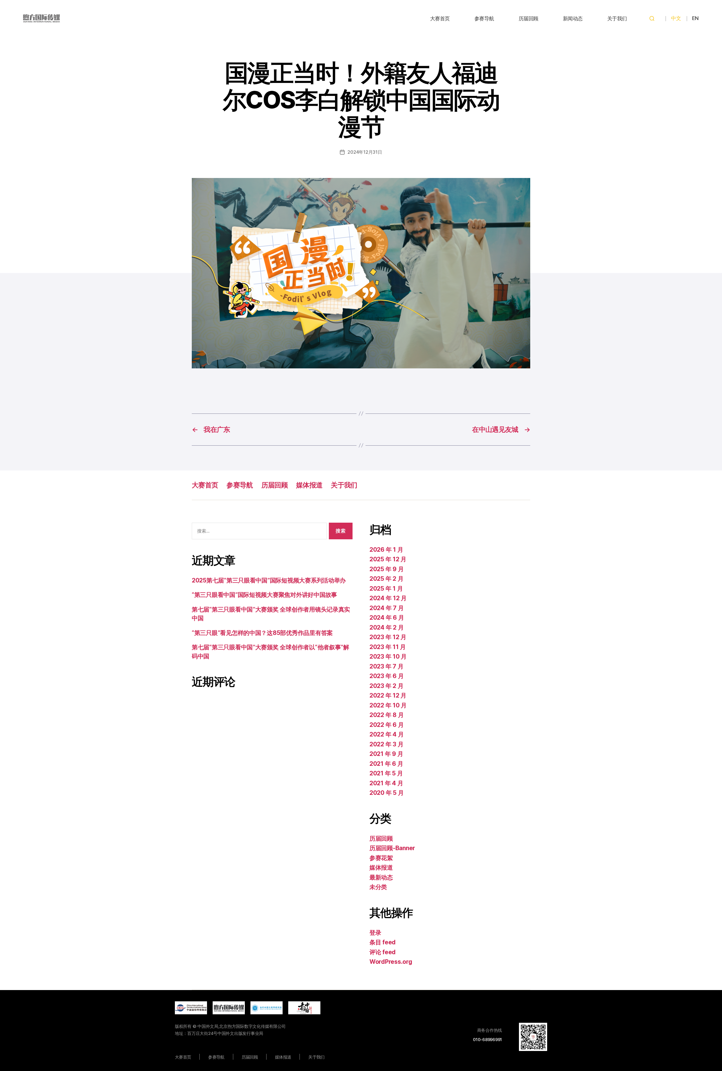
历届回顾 (528, 18)
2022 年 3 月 (386, 744)
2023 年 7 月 (386, 666)
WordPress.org (390, 961)
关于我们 (617, 18)
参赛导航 (484, 18)
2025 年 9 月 (386, 569)
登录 (375, 932)
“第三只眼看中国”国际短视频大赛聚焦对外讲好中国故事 (264, 594)
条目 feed (382, 942)
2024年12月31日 (364, 152)
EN (695, 18)
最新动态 (381, 877)
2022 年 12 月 (387, 695)
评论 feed (382, 952)
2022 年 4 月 (386, 734)
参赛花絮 (381, 857)
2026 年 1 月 (386, 549)
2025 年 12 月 (387, 559)
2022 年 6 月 (386, 724)
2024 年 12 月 (388, 598)
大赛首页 (440, 18)
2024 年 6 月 (386, 617)
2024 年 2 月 (386, 627)
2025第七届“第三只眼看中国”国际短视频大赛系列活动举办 (269, 580)
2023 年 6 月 (386, 675)
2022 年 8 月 (386, 714)
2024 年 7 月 (386, 608)
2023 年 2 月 (386, 685)
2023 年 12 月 (387, 637)
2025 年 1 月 (386, 588)
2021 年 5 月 (386, 773)
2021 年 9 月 (386, 753)
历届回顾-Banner (392, 848)
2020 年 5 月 (386, 792)
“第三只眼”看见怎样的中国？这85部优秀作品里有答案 (262, 632)
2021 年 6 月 (386, 763)
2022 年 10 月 (388, 705)
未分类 (378, 886)
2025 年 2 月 (386, 578)
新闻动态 (573, 18)
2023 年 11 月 (387, 646)
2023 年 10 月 (388, 656)
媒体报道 (309, 485)
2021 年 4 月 (386, 783)
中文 (676, 18)
